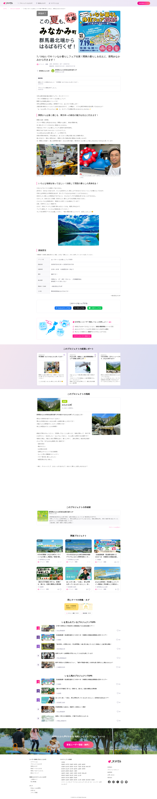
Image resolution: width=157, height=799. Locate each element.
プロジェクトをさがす (36, 764)
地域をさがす (34, 766)
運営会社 (110, 777)
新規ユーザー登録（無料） (78, 745)
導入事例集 (33, 781)
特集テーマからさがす (36, 768)
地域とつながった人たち (37, 770)
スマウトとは (34, 761)
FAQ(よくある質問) (36, 788)
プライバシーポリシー (113, 769)
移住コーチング (35, 773)
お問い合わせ (111, 775)
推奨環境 (110, 772)
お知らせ (33, 790)
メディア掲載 (34, 792)
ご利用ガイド (34, 779)
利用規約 (110, 767)
